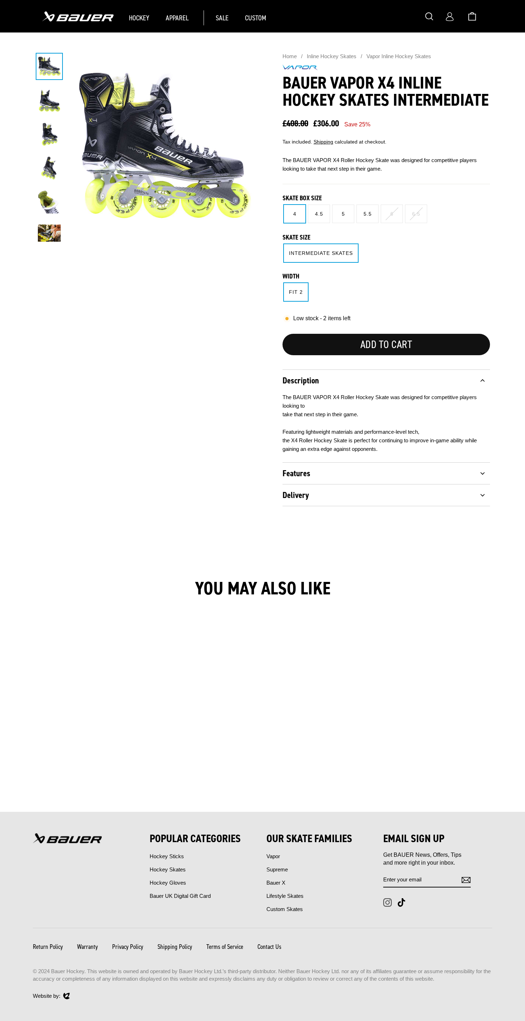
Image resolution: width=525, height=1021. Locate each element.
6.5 (416, 214)
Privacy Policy (127, 946)
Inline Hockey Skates (332, 56)
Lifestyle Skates (285, 896)
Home (289, 56)
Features (296, 473)
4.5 (319, 214)
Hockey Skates (168, 869)
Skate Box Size (302, 198)
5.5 (368, 214)
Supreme (277, 869)
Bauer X (275, 883)
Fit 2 (296, 292)
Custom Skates (284, 909)
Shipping (323, 142)
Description (300, 380)
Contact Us (269, 946)
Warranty (87, 946)
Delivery (295, 495)
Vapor (273, 856)
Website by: (46, 996)
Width (290, 276)
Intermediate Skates (321, 253)
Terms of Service (224, 946)
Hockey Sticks (167, 856)
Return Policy (48, 946)
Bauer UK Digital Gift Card (180, 896)
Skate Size (296, 237)
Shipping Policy (175, 946)
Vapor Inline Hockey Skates (398, 56)
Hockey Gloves (168, 883)
